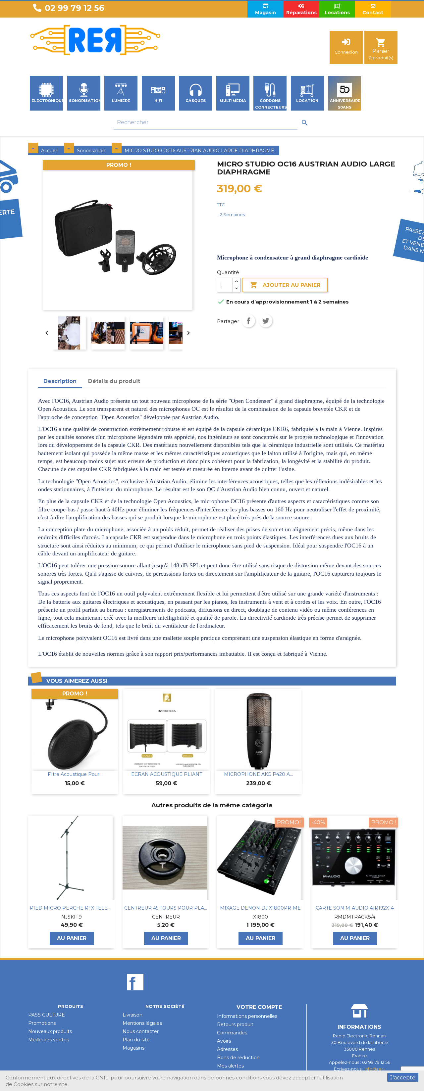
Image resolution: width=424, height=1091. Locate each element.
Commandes (232, 1033)
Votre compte (259, 1007)
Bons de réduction (238, 1058)
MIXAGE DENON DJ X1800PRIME (166, 908)
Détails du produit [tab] (114, 381)
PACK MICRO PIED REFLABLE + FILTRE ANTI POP (355, 908)
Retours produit (235, 1024)
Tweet (265, 320)
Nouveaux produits (50, 1031)
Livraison (132, 1015)
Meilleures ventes (48, 1040)
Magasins (133, 1048)
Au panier (71, 938)
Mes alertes (230, 1066)
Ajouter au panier (285, 285)
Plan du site (136, 1040)
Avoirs (224, 1041)
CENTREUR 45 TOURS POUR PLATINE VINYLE (71, 908)
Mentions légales (142, 1023)
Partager (248, 320)
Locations (337, 13)
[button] (31, 882)
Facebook (135, 993)
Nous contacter (141, 1031)
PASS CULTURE (46, 1015)
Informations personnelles (247, 1016)
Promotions (42, 1023)
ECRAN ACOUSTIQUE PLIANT (166, 774)
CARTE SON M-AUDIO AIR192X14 (260, 908)
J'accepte (402, 1077)
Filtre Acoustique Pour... (75, 774)
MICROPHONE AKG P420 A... (258, 774)
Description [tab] (60, 381)
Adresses (227, 1049)
